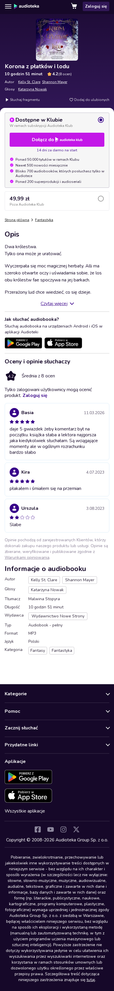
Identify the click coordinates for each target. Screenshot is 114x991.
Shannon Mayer (54, 82)
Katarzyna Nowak (32, 89)
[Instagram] (63, 829)
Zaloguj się (96, 6)
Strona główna (17, 220)
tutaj (91, 980)
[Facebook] (37, 829)
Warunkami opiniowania (27, 557)
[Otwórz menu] (8, 6)
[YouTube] (50, 829)
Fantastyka (44, 220)
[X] (76, 829)
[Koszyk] (74, 6)
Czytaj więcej (54, 303)
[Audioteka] (26, 6)
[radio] (57, 122)
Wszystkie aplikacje (25, 811)
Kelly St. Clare (29, 82)
